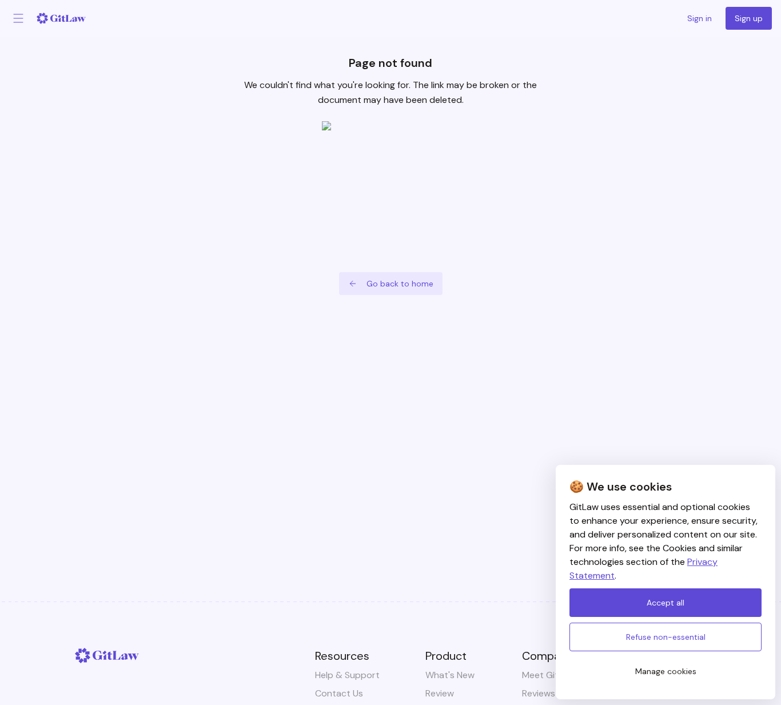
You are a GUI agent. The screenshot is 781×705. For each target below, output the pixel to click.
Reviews (538, 693)
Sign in (699, 18)
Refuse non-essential (666, 637)
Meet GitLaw (548, 675)
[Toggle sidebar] (18, 18)
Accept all (665, 603)
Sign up (749, 18)
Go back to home (399, 283)
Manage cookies (665, 671)
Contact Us (339, 693)
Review (439, 693)
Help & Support (347, 675)
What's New (450, 675)
